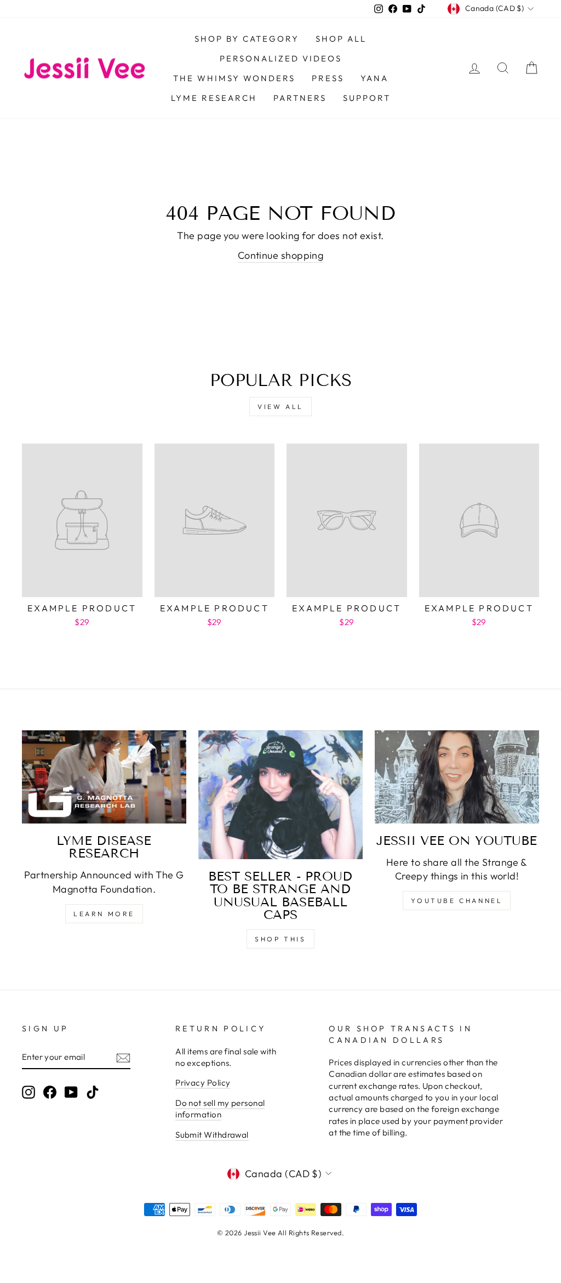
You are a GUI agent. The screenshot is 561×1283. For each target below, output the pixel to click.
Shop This (280, 939)
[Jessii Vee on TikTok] (92, 1092)
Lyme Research (214, 98)
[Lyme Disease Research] (104, 777)
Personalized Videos (281, 58)
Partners (300, 98)
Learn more (104, 914)
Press (328, 78)
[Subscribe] (123, 1057)
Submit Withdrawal (212, 1134)
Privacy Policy (202, 1082)
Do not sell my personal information (220, 1109)
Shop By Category (246, 38)
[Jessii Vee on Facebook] (49, 1092)
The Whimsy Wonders (234, 78)
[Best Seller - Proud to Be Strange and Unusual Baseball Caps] (280, 794)
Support (367, 98)
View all (280, 406)
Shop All (341, 38)
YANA (374, 78)
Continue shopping (281, 255)
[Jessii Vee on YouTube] (457, 777)
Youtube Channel (456, 900)
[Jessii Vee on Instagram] (28, 1092)
